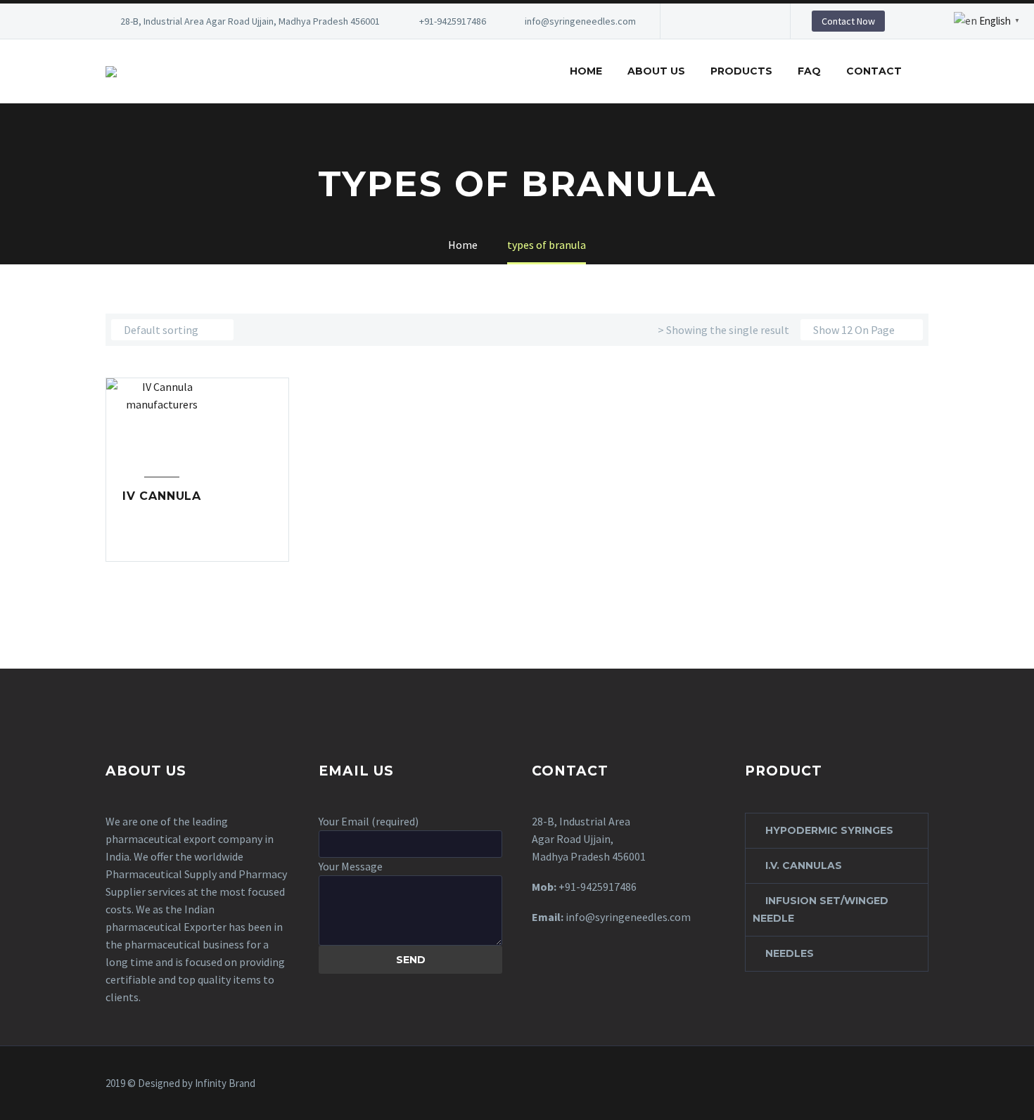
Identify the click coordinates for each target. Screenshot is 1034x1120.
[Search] (928, 71)
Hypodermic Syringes (829, 830)
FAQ (809, 71)
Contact (874, 71)
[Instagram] (734, 21)
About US (656, 71)
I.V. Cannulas (803, 865)
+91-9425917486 (452, 21)
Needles (789, 953)
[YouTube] (755, 21)
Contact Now (848, 21)
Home (586, 71)
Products (741, 71)
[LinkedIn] (713, 21)
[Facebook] (692, 21)
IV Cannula (161, 496)
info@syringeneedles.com (580, 21)
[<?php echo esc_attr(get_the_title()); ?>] (197, 542)
